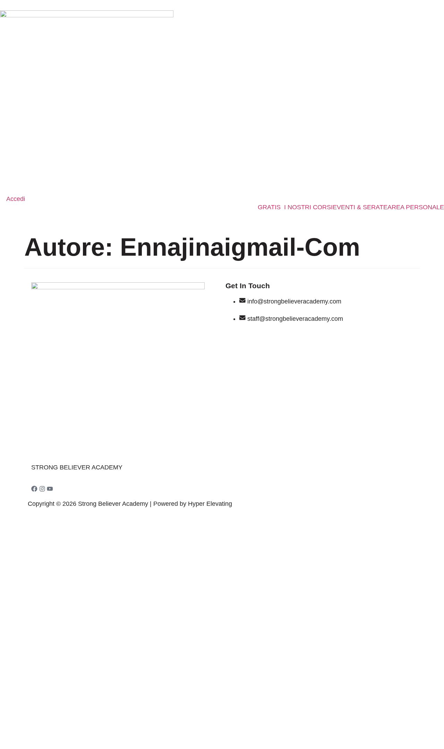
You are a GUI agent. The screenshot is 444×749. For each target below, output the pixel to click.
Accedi (87, 733)
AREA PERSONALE (415, 207)
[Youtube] (50, 489)
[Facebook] (34, 489)
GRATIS (269, 207)
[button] (271, 207)
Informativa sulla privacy (122, 635)
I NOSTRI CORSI (308, 207)
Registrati (64, 733)
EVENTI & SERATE (360, 207)
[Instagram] (42, 489)
